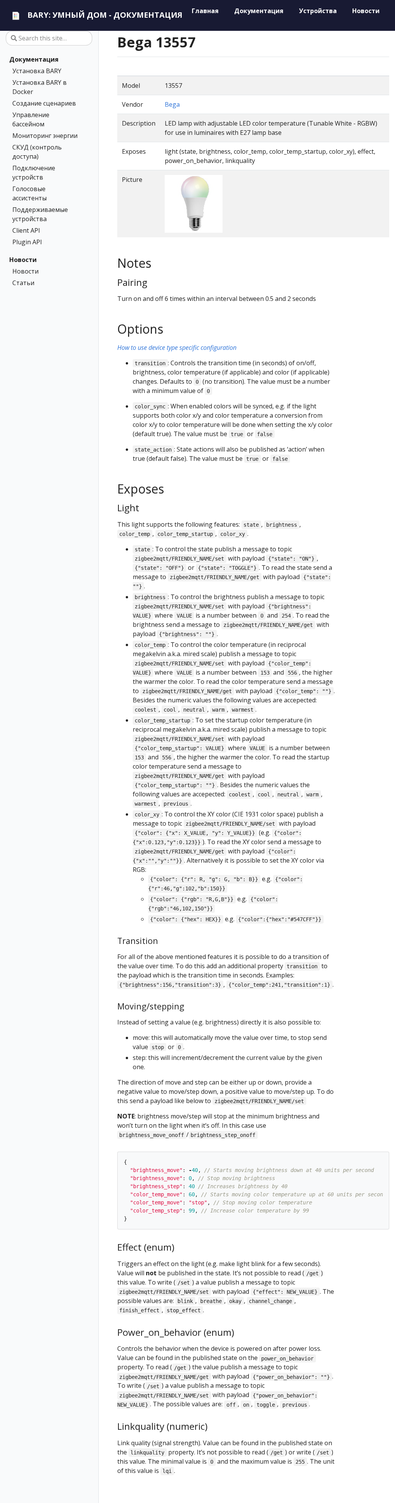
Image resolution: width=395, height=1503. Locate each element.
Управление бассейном (30, 119)
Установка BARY (36, 71)
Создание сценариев (44, 103)
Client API (26, 230)
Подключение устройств (33, 172)
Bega (172, 104)
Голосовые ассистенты (29, 193)
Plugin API (27, 242)
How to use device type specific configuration (176, 347)
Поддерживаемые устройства (40, 214)
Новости (23, 259)
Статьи (23, 283)
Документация (34, 59)
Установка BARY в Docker (39, 87)
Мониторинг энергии (45, 135)
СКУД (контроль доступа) (37, 152)
